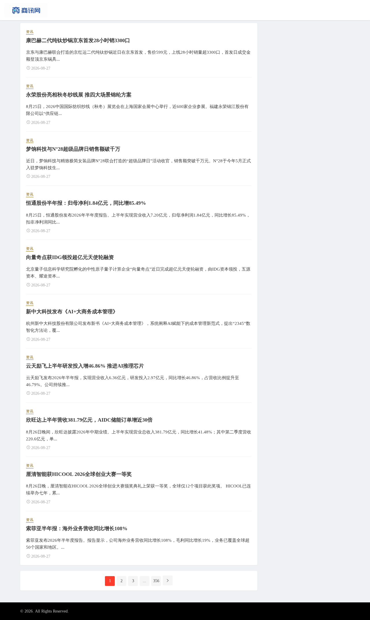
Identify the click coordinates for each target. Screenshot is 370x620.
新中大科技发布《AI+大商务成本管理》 (72, 311)
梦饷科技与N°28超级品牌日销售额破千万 (73, 149)
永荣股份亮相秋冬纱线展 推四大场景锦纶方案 (79, 95)
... (144, 581)
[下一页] (168, 580)
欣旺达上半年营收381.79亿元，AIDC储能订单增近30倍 (89, 420)
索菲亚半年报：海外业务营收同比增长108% (76, 528)
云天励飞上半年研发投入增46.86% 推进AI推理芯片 (85, 366)
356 (156, 581)
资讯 (30, 32)
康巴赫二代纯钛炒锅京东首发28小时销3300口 (78, 40)
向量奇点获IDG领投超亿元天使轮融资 (70, 257)
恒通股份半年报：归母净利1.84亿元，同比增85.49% (86, 203)
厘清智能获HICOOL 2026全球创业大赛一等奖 (79, 474)
